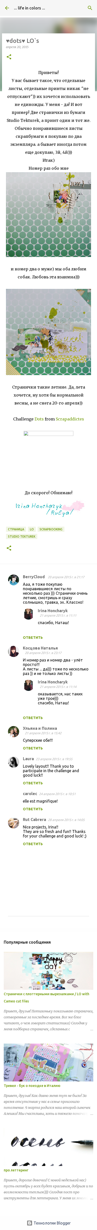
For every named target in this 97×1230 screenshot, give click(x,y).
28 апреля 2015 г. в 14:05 (66, 819)
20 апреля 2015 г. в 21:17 (66, 577)
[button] (9, 57)
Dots (39, 418)
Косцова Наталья (40, 648)
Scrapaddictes (70, 418)
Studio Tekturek (21, 536)
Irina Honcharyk (53, 610)
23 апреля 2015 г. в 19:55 (54, 759)
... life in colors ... (29, 8)
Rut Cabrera (34, 819)
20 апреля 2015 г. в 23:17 (43, 653)
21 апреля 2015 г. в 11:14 (58, 686)
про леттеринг (16, 1170)
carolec (30, 793)
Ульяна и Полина (40, 728)
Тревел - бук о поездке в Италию (32, 1086)
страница (16, 529)
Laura (28, 758)
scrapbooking (51, 529)
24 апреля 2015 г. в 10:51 (57, 794)
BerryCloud (34, 576)
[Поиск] (90, 8)
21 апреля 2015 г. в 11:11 (58, 615)
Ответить (33, 638)
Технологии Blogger (52, 1223)
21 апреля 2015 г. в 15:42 (43, 733)
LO (32, 529)
